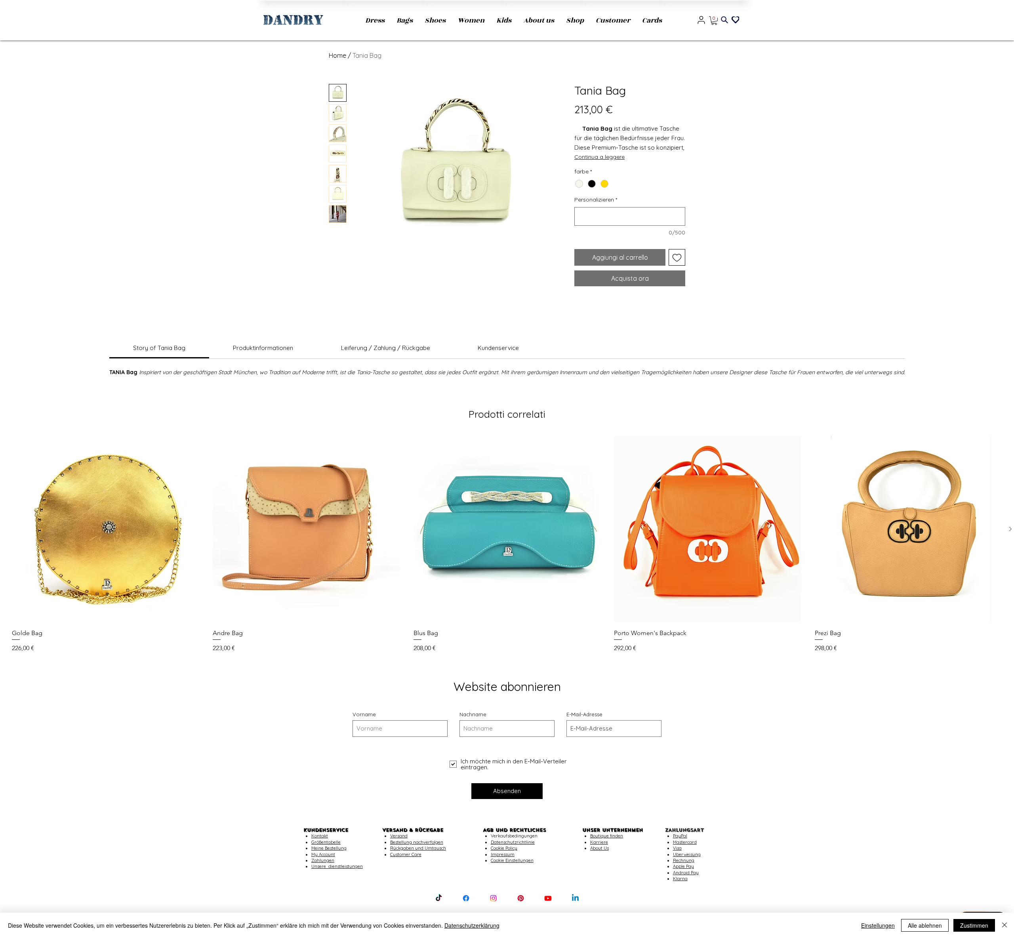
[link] (159, 348)
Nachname (472, 714)
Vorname (364, 714)
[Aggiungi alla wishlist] (677, 257)
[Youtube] (548, 898)
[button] (714, 20)
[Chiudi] (1004, 925)
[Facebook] (466, 898)
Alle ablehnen (925, 925)
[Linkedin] (575, 898)
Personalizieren (595, 199)
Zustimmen (974, 925)
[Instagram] (493, 898)
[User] (701, 19)
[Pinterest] (521, 898)
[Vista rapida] (105, 529)
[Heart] (735, 19)
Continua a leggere (599, 156)
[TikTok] (439, 898)
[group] (507, 544)
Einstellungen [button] (878, 925)
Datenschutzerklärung (471, 925)
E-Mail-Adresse (584, 714)
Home (337, 55)
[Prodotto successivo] (1010, 529)
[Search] (724, 19)
